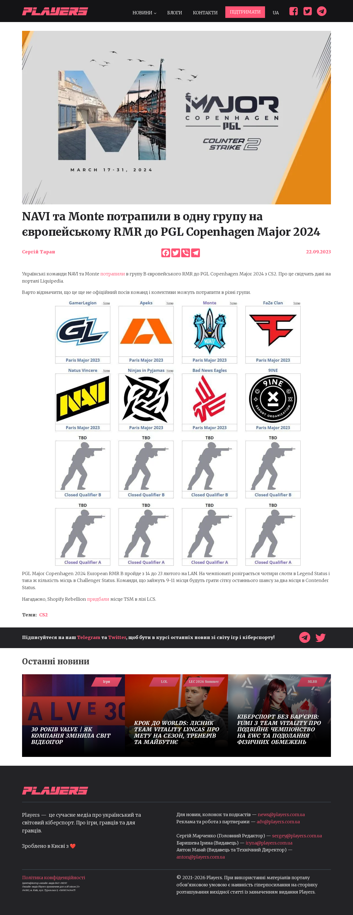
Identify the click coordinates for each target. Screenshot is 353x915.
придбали (98, 599)
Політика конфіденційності (53, 877)
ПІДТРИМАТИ (245, 12)
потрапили (112, 274)
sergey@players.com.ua (297, 835)
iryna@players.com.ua (269, 843)
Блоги (174, 12)
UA (276, 12)
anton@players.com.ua (200, 857)
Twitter (117, 637)
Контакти (205, 12)
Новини (142, 12)
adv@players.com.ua (278, 821)
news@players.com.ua (281, 814)
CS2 (43, 615)
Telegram (88, 637)
